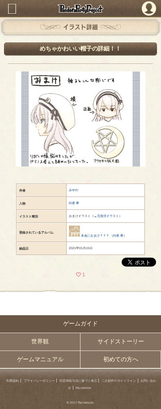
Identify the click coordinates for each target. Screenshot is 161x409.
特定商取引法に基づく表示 (78, 381)
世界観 (40, 341)
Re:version (83, 388)
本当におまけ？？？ (95, 235)
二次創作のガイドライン (119, 381)
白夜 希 (74, 202)
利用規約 (12, 381)
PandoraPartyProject (80, 9)
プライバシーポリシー (39, 381)
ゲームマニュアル (40, 359)
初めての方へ (120, 359)
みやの (73, 190)
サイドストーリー (120, 341)
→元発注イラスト (106, 215)
